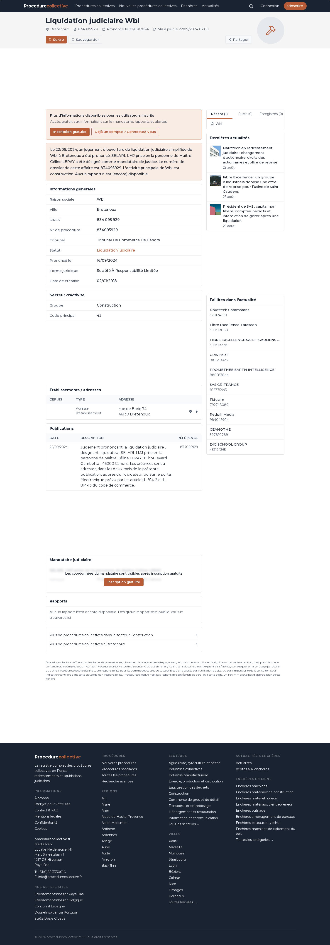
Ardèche (108, 829)
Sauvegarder (87, 39)
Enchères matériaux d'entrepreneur (264, 804)
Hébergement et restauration (192, 812)
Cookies (40, 829)
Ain (104, 798)
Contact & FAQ (46, 810)
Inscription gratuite (69, 132)
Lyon (173, 865)
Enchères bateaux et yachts (258, 823)
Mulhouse (176, 853)
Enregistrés (271, 114)
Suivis (245, 114)
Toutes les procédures (119, 775)
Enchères (189, 6)
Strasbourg (177, 859)
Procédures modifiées (119, 769)
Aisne (106, 804)
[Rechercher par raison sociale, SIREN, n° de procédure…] (251, 6)
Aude (106, 853)
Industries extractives (185, 769)
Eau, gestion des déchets (189, 787)
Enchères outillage (250, 810)
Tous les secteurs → (184, 824)
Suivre (58, 39)
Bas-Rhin (109, 865)
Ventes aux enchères (252, 769)
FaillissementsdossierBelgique (58, 900)
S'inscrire (295, 6)
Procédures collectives (95, 6)
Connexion (270, 6)
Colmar (174, 878)
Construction (179, 793)
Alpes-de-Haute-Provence (122, 817)
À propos (41, 798)
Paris (172, 841)
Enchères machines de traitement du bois (265, 831)
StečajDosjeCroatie (50, 918)
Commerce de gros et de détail (194, 800)
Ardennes (109, 835)
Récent (219, 114)
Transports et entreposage (190, 806)
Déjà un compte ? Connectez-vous (125, 132)
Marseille (176, 847)
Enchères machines (251, 786)
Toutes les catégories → (255, 840)
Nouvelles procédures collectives (147, 6)
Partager (241, 39)
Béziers (175, 872)
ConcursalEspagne (49, 906)
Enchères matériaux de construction (264, 792)
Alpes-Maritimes (114, 823)
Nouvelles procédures (119, 763)
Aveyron (108, 859)
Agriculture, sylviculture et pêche (195, 763)
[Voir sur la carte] (190, 412)
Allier (105, 810)
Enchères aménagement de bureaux (265, 817)
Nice (172, 884)
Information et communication (193, 818)
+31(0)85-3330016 (52, 872)
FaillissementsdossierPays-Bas (58, 894)
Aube (106, 847)
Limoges (176, 890)
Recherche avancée (117, 781)
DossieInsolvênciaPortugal (56, 912)
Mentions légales (47, 816)
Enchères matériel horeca (256, 798)
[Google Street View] (197, 412)
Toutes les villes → (183, 902)
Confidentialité (46, 822)
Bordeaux (176, 896)
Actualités (210, 6)
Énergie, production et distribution (196, 781)
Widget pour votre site (52, 804)
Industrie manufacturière (188, 775)
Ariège (107, 841)
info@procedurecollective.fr (60, 877)
